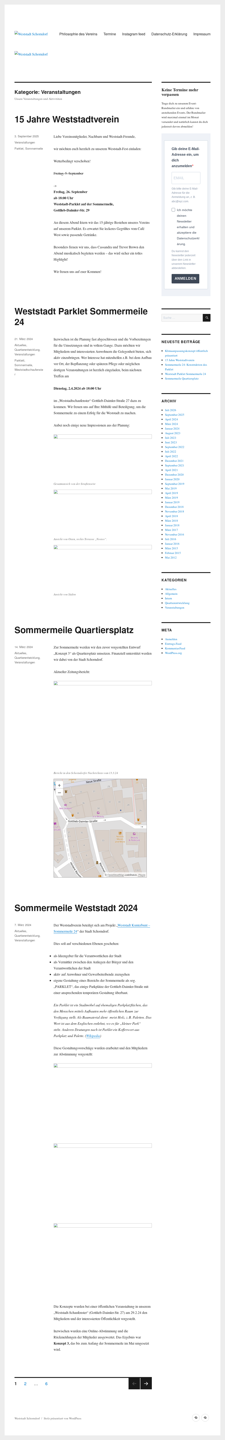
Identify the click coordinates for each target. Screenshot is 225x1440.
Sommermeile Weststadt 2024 (76, 907)
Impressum (201, 33)
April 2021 (171, 470)
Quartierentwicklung (27, 349)
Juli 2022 (170, 451)
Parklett (19, 360)
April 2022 (171, 456)
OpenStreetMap (115, 874)
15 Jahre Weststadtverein (67, 119)
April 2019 (171, 493)
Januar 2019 (172, 502)
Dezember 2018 (174, 507)
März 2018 (171, 521)
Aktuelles (20, 345)
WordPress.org (173, 653)
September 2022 (174, 447)
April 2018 (171, 516)
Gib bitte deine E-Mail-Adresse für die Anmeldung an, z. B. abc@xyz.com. (185, 195)
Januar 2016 (172, 544)
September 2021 (174, 465)
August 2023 (172, 433)
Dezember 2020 (174, 474)
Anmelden (171, 639)
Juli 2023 (170, 438)
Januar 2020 (172, 479)
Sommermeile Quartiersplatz (74, 629)
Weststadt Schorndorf (27, 1418)
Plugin (141, 874)
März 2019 (171, 498)
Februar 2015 (173, 553)
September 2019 (174, 484)
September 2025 (174, 415)
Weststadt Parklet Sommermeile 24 (81, 316)
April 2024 (171, 419)
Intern (168, 598)
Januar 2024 (172, 428)
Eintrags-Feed (173, 644)
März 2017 (171, 530)
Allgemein (171, 594)
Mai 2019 (171, 488)
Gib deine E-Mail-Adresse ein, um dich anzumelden (186, 157)
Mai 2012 (171, 557)
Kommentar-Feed (175, 648)
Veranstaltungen (25, 142)
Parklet (19, 148)
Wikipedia (93, 1035)
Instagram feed (133, 33)
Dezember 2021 (174, 461)
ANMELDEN (185, 278)
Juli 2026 (170, 410)
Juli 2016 (170, 539)
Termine (109, 33)
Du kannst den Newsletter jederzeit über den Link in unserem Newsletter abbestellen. (184, 260)
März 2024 (171, 424)
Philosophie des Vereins (78, 33)
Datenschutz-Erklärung (169, 33)
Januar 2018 (172, 525)
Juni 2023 (171, 442)
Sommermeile (34, 148)
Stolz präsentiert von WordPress (62, 1418)
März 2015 (171, 548)
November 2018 (174, 511)
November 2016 (174, 534)
